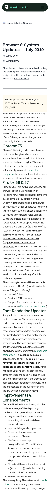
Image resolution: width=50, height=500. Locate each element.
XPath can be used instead (32, 306)
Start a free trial (21, 78)
